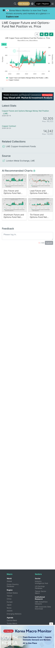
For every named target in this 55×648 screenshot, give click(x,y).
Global (9, 581)
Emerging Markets (14, 614)
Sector (37, 578)
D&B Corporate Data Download (43, 608)
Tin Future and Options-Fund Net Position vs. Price (38, 216)
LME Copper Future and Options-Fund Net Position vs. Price (26, 24)
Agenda (10, 618)
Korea (9, 608)
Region (10, 590)
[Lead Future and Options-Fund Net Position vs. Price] (40, 181)
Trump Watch (12, 623)
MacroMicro (4, 3)
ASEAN (9, 611)
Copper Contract (9, 126)
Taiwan (9, 596)
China (9, 599)
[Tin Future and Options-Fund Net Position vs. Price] (40, 205)
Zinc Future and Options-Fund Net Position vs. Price (12, 192)
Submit (49, 243)
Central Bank (12, 620)
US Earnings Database (40, 587)
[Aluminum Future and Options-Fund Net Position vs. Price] (14, 205)
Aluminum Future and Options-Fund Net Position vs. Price (14, 216)
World (9, 578)
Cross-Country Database (13, 585)
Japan (9, 605)
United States (12, 593)
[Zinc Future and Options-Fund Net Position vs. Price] (14, 181)
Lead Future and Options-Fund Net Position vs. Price (38, 192)
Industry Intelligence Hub (41, 582)
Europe (10, 602)
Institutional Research (40, 598)
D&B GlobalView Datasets (41, 603)
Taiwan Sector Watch (41, 592)
